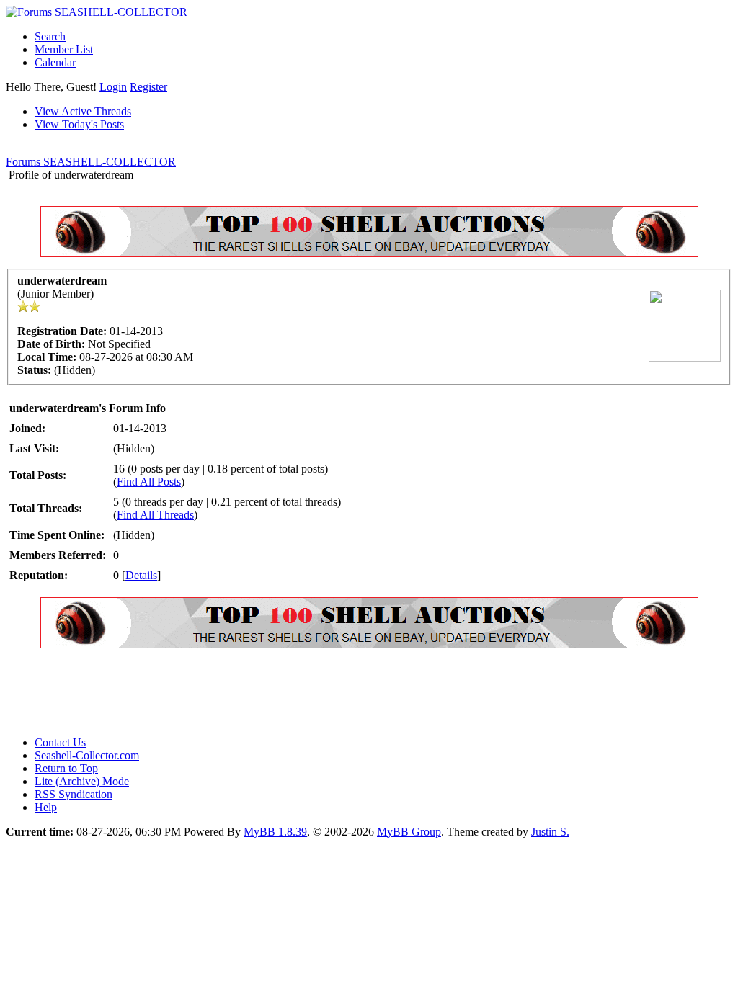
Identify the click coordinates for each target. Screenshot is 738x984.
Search (50, 36)
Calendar (55, 62)
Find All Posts (149, 481)
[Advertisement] (268, 692)
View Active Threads (83, 111)
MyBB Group (409, 832)
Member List (64, 49)
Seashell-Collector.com (87, 755)
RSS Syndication (73, 794)
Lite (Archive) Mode (82, 781)
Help (46, 807)
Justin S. (550, 832)
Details (141, 575)
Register (148, 87)
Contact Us (60, 742)
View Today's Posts (79, 124)
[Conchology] (369, 253)
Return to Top (66, 768)
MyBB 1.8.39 (275, 832)
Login (113, 87)
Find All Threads (155, 515)
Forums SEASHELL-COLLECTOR (91, 162)
